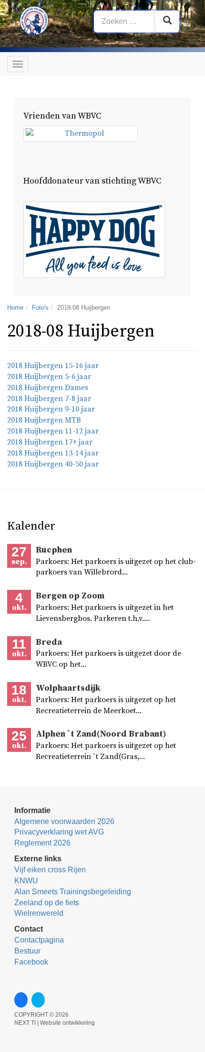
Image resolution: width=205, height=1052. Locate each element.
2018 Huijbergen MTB (44, 420)
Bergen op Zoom (70, 595)
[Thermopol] (80, 133)
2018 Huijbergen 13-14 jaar (53, 453)
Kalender (31, 526)
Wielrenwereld (38, 913)
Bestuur (27, 951)
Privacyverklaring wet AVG (59, 832)
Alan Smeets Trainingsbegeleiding (72, 892)
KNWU (26, 881)
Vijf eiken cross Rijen (50, 870)
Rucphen (54, 549)
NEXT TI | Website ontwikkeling (54, 1022)
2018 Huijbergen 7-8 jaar (49, 398)
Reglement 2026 (42, 843)
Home (15, 307)
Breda (49, 642)
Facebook (31, 962)
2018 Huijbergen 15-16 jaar (53, 365)
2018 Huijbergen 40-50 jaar (53, 464)
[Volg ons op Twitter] (38, 1000)
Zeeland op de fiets (46, 903)
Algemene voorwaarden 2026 (64, 821)
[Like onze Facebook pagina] (21, 1000)
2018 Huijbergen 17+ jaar (49, 442)
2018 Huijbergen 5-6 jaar (49, 376)
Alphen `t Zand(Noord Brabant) (101, 733)
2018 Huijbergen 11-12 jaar (53, 431)
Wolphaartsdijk (68, 688)
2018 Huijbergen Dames (47, 387)
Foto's (40, 307)
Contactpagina (39, 940)
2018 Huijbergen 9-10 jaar (51, 409)
